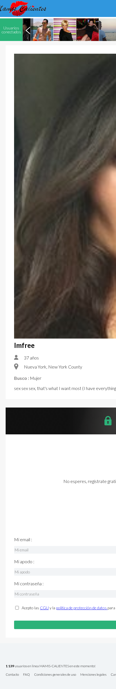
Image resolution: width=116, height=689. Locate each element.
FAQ (26, 675)
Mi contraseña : (29, 583)
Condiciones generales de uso (55, 675)
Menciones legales (93, 675)
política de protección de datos (82, 607)
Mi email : (23, 539)
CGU (44, 607)
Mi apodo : (24, 561)
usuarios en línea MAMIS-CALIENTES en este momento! (50, 666)
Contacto (12, 675)
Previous (28, 29)
